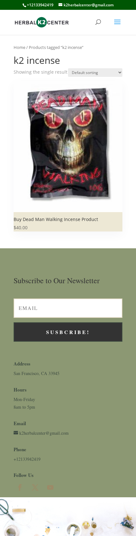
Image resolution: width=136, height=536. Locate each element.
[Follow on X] (35, 487)
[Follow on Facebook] (20, 487)
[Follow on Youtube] (50, 487)
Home (19, 47)
